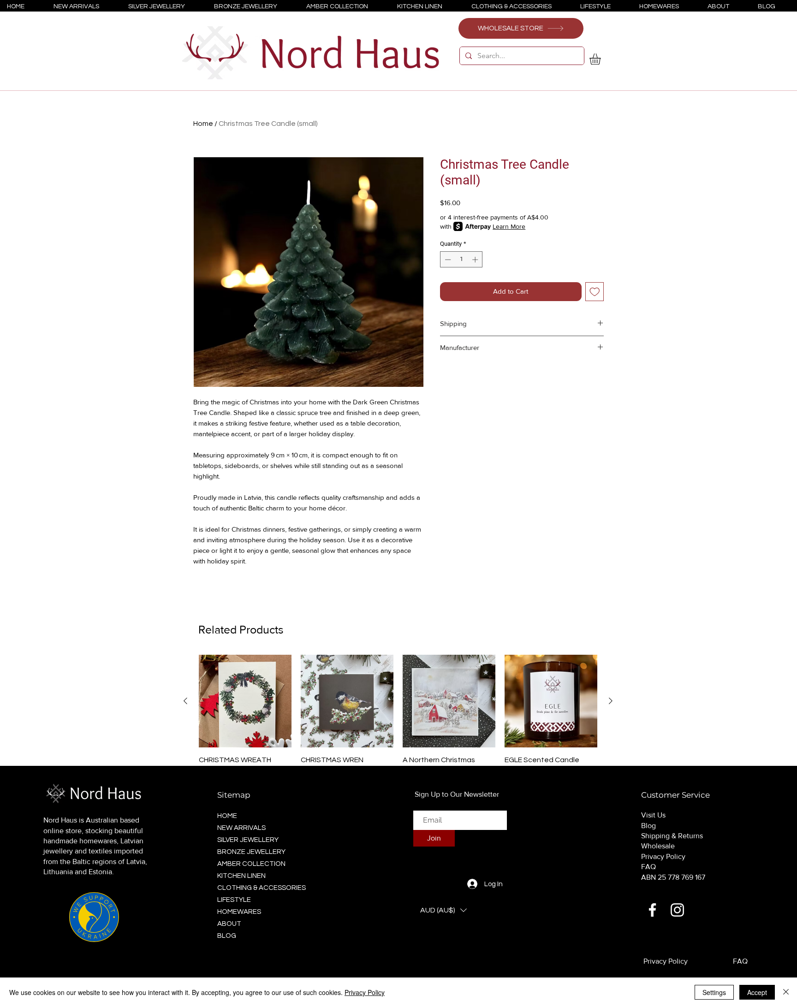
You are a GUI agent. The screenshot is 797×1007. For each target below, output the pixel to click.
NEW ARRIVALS (241, 827)
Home (203, 123)
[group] (398, 721)
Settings (714, 992)
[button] (601, 59)
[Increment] (476, 259)
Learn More (509, 226)
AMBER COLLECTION (251, 863)
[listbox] (443, 910)
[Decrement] (446, 259)
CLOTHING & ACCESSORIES (258, 887)
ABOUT (229, 923)
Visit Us (653, 815)
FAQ (648, 867)
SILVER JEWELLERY (248, 839)
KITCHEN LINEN (241, 875)
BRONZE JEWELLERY (251, 851)
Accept (757, 992)
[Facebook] (652, 910)
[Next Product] (610, 700)
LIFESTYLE (234, 899)
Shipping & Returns (672, 836)
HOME (227, 815)
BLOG (226, 935)
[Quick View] (245, 701)
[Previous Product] (185, 700)
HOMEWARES (239, 911)
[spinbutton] (461, 259)
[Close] (785, 992)
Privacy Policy (663, 856)
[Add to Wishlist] (594, 291)
